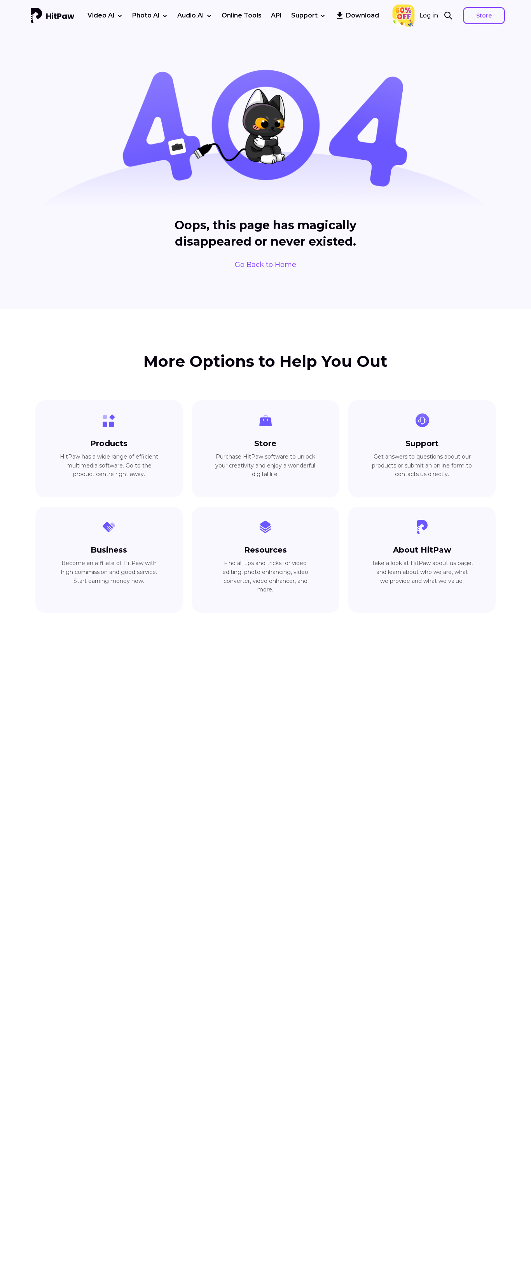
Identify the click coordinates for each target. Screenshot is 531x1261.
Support (304, 15)
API (276, 15)
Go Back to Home (265, 264)
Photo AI (146, 15)
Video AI (101, 15)
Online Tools (242, 15)
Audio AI (190, 15)
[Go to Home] (52, 15)
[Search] (450, 15)
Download (362, 15)
